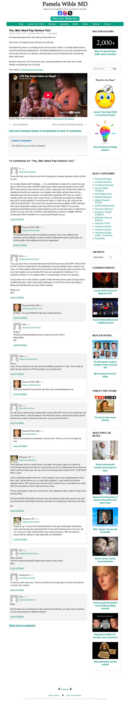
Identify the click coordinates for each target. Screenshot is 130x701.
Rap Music (100, 238)
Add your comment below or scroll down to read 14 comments (45, 131)
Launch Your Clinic (36, 24)
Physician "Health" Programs (103, 213)
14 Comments (52, 33)
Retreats (52, 24)
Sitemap (65, 689)
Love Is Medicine (20, 124)
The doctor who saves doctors (105, 419)
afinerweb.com (102, 698)
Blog (21, 24)
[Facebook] (60, 13)
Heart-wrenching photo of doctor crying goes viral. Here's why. (105, 500)
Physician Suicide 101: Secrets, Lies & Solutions (105, 636)
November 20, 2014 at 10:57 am (29, 259)
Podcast (96, 24)
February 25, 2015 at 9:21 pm (31, 327)
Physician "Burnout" (104, 208)
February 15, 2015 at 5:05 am (28, 359)
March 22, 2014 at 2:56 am (27, 172)
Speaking (64, 24)
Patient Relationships (104, 205)
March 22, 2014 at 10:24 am (31, 230)
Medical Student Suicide (102, 201)
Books (85, 24)
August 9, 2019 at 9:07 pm (27, 600)
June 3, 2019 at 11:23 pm (27, 578)
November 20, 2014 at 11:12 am (32, 308)
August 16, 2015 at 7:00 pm (30, 522)
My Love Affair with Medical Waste (67, 124)
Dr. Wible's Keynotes (104, 185)
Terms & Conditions (73, 695)
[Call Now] (65, 19)
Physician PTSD (102, 223)
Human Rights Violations (101, 189)
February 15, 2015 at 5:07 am (31, 385)
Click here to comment (22, 625)
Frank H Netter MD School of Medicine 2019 (105, 321)
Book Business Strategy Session (105, 148)
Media (75, 24)
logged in (26, 145)
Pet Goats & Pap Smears (64, 118)
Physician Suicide (103, 229)
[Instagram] (65, 13)
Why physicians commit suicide (105, 663)
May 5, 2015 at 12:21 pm (26, 408)
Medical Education (103, 196)
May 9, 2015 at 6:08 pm (29, 434)
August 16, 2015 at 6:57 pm (27, 460)
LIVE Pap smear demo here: (31, 69)
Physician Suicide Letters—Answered (103, 234)
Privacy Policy (54, 695)
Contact (107, 24)
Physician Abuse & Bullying (103, 219)
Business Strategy (103, 178)
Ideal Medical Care (103, 193)
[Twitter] (70, 13)
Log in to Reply (17, 219)
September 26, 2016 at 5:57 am (28, 553)
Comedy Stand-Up (103, 181)
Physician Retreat (103, 226)
